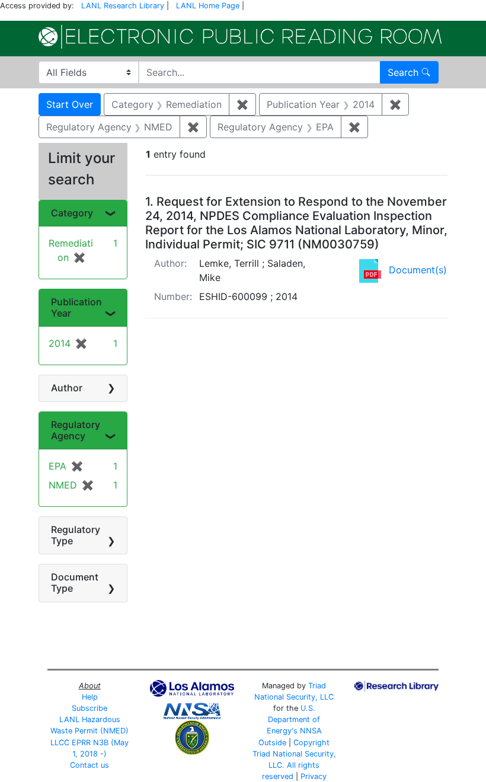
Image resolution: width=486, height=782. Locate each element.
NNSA (311, 730)
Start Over (69, 104)
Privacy (313, 776)
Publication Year (76, 307)
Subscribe (89, 708)
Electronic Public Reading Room (240, 37)
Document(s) (418, 270)
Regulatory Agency (75, 430)
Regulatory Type (75, 535)
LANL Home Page (207, 5)
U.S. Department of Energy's (294, 719)
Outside (272, 742)
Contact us (89, 765)
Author (66, 388)
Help (90, 696)
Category (72, 213)
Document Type (74, 582)
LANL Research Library (122, 5)
